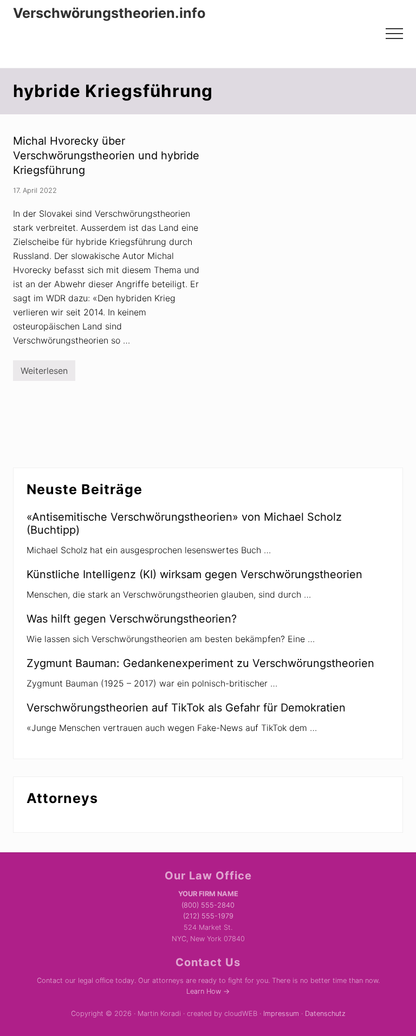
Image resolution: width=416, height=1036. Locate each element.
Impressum (281, 1013)
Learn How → (208, 991)
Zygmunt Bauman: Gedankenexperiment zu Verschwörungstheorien (200, 663)
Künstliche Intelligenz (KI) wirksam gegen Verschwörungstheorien (194, 574)
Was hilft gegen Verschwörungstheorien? (132, 618)
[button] (394, 33)
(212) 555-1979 (208, 916)
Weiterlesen (44, 373)
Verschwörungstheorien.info (109, 13)
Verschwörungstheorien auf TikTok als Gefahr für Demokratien (186, 707)
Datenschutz (325, 1013)
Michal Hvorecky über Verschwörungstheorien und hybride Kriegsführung (106, 155)
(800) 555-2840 (208, 905)
